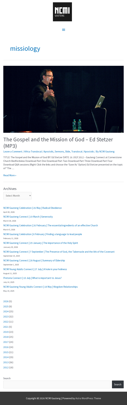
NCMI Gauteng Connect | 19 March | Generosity (28, 216)
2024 (6, 311)
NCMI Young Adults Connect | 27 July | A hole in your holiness (35, 269)
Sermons (59, 151)
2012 (6, 367)
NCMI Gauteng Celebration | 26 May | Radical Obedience (32, 207)
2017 (6, 342)
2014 (6, 357)
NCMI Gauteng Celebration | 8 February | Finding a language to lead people (42, 234)
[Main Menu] (63, 30)
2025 (6, 306)
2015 (6, 352)
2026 (6, 301)
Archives (10, 188)
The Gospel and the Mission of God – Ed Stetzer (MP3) (58, 142)
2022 (6, 321)
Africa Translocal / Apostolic (39, 151)
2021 (6, 326)
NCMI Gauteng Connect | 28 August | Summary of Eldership (34, 260)
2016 (6, 347)
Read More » (9, 175)
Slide (67, 151)
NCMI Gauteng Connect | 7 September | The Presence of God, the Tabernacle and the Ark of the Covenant (59, 251)
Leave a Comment (12, 151)
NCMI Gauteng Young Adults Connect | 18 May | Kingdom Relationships (40, 286)
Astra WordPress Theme (88, 398)
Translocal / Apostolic (82, 151)
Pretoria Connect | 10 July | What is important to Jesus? (32, 278)
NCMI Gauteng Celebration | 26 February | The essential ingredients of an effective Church (50, 225)
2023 (6, 316)
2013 (6, 362)
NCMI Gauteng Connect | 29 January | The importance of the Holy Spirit (40, 242)
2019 (6, 331)
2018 (6, 336)
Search (7, 378)
